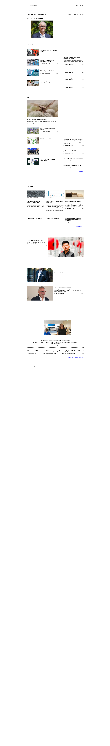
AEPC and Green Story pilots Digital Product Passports (47, 160)
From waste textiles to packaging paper (34, 218)
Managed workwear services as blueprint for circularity (49, 51)
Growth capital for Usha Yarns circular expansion (73, 158)
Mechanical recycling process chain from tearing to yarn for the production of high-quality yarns (73, 219)
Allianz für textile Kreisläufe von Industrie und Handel (74, 351)
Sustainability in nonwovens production (73, 201)
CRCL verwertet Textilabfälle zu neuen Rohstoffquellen (34, 351)
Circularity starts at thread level (52, 218)
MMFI (75, 14)
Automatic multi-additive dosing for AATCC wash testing (73, 137)
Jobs (77, 14)
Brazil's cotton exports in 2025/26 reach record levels (72, 151)
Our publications (30, 180)
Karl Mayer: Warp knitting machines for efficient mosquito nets (73, 85)
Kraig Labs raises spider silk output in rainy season (37, 119)
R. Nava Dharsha (51, 213)
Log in (77, 5)
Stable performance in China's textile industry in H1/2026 (47, 71)
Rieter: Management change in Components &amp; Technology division (68, 268)
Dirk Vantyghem (31, 44)
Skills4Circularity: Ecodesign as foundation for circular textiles (48, 139)
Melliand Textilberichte (42, 14)
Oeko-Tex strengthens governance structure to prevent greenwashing (48, 82)
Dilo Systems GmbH (70, 208)
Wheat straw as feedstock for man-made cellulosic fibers (73, 71)
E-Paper (31, 5)
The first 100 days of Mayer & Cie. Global (35, 240)
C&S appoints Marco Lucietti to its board (62, 287)
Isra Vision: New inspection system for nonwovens (73, 78)
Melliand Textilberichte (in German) (34, 308)
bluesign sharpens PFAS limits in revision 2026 (72, 165)
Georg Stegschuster (70, 222)
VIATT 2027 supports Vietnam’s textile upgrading (47, 129)
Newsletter (35, 5)
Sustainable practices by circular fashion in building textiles (54, 202)
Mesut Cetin (77, 222)
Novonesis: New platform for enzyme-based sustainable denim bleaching (71, 58)
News (29, 14)
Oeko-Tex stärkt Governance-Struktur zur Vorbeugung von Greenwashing (54, 351)
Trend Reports (33, 14)
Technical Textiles (69, 14)
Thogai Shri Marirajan (51, 212)
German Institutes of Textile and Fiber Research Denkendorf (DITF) (33, 211)
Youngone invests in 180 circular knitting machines (48, 150)
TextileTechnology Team (45, 53)
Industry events (81, 14)
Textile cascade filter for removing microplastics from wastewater (33, 202)
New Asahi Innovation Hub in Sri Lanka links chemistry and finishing (48, 61)
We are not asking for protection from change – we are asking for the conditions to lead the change (40, 40)
